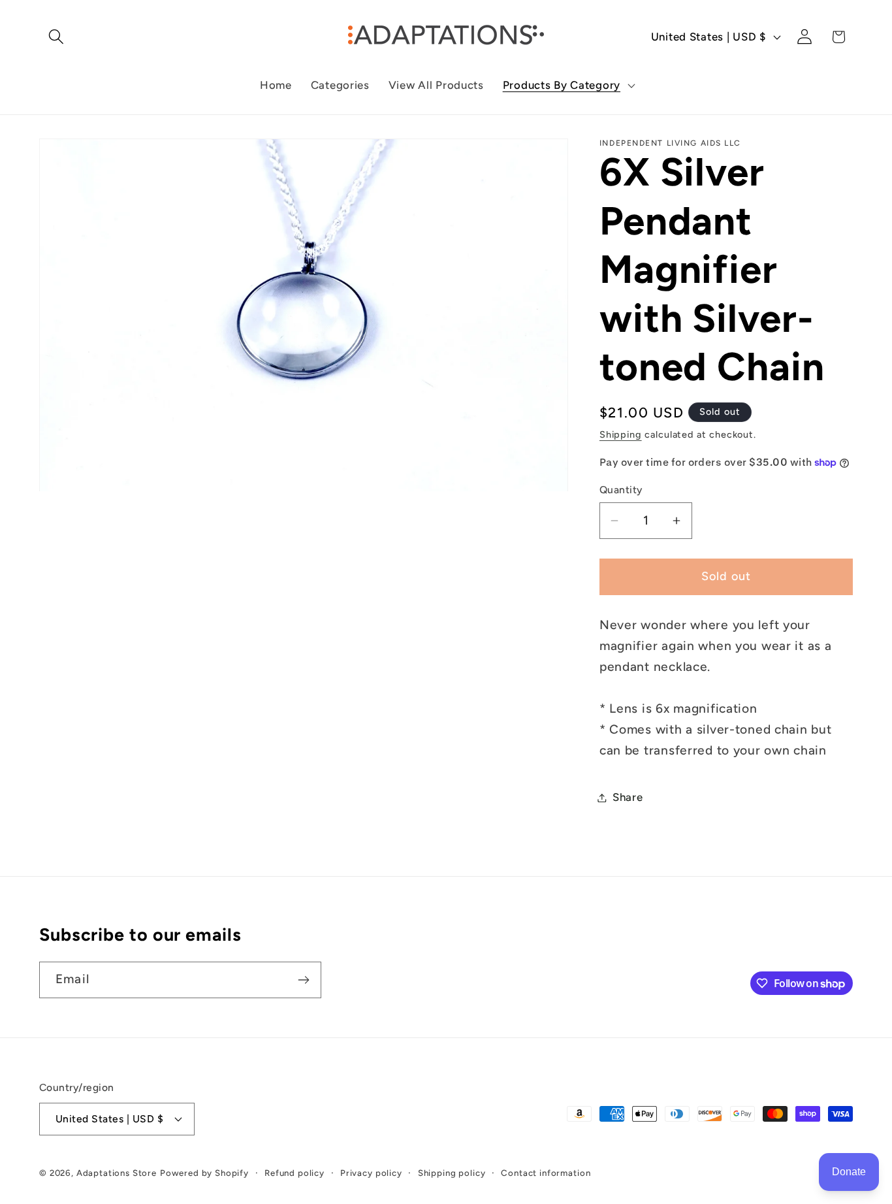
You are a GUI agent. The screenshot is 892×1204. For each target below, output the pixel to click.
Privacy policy (371, 1172)
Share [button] (628, 797)
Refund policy (294, 1172)
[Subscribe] (303, 980)
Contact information (545, 1172)
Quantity (621, 489)
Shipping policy (452, 1172)
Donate (849, 1171)
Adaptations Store (116, 1172)
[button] (56, 37)
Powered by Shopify (204, 1172)
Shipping (620, 434)
